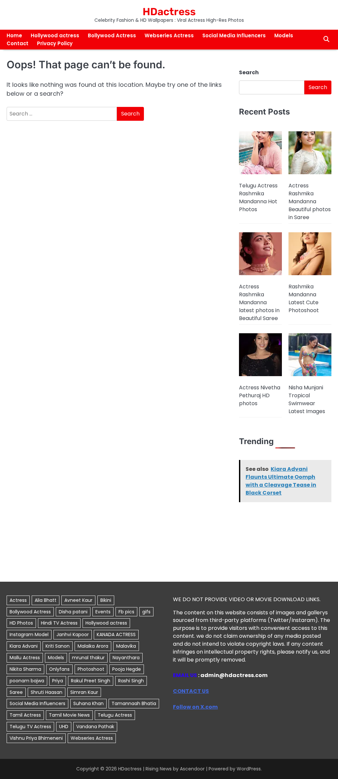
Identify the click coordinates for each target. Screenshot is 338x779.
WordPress (249, 768)
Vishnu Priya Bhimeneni (36, 738)
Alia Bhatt (45, 600)
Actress (18, 600)
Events (103, 611)
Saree (16, 692)
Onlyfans (59, 669)
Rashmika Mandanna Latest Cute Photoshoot (303, 298)
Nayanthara (126, 657)
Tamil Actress (25, 715)
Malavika (126, 646)
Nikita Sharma (25, 669)
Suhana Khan (88, 703)
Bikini (105, 600)
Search (249, 72)
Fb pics (126, 611)
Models (283, 35)
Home (14, 35)
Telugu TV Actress (30, 726)
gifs (146, 611)
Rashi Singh (131, 680)
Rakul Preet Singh (90, 680)
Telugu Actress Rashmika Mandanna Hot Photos (258, 197)
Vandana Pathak (95, 726)
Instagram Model (29, 634)
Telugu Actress (115, 715)
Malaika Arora (93, 646)
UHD (63, 726)
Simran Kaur (84, 692)
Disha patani (73, 611)
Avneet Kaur (78, 600)
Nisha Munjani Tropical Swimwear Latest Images (306, 399)
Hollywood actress (55, 35)
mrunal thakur (88, 657)
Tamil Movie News (69, 715)
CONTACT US (191, 691)
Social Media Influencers (234, 35)
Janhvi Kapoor (72, 634)
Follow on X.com (195, 707)
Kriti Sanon (58, 646)
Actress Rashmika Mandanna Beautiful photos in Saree (309, 201)
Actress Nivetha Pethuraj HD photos (259, 395)
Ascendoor (192, 768)
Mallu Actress (25, 657)
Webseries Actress (169, 35)
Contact (17, 43)
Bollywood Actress (112, 35)
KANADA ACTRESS (116, 634)
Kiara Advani (24, 646)
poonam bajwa (27, 680)
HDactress (169, 12)
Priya (57, 680)
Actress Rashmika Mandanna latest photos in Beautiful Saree (259, 302)
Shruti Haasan (46, 692)
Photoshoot (91, 669)
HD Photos (21, 623)
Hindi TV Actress (59, 623)
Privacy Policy (55, 43)
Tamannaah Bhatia (134, 703)
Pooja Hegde (126, 669)
